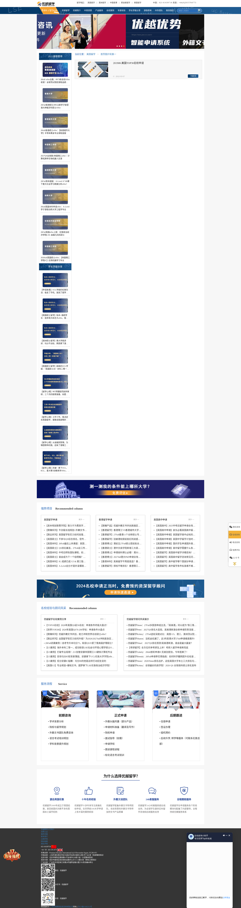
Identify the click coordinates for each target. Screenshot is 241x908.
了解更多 (193, 76)
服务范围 (44, 834)
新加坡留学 (125, 3)
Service (62, 683)
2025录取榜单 (55, 56)
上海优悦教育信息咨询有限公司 (61, 907)
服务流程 (46, 683)
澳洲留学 (102, 3)
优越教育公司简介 (47, 829)
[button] (117, 46)
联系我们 (44, 837)
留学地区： (81, 3)
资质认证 (44, 832)
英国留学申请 (50, 519)
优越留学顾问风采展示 (138, 619)
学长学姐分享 (55, 266)
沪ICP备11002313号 (85, 907)
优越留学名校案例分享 (55, 619)
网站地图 (44, 841)
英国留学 (91, 3)
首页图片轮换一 (108, 54)
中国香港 (113, 3)
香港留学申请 (105, 519)
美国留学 (137, 3)
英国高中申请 (160, 519)
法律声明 (44, 839)
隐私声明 (44, 844)
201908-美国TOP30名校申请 (128, 63)
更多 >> (81, 520)
